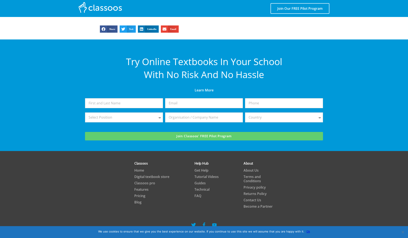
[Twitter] (193, 225)
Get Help (201, 170)
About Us (251, 170)
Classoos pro (144, 183)
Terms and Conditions (252, 178)
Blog (138, 202)
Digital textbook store (151, 176)
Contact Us (252, 200)
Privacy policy (255, 187)
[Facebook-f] (204, 225)
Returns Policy (255, 193)
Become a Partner (258, 206)
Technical (202, 189)
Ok (308, 231)
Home (139, 170)
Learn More (204, 90)
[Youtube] (214, 225)
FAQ (197, 195)
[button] (109, 29)
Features (141, 189)
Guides (200, 183)
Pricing (139, 195)
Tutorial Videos (206, 176)
